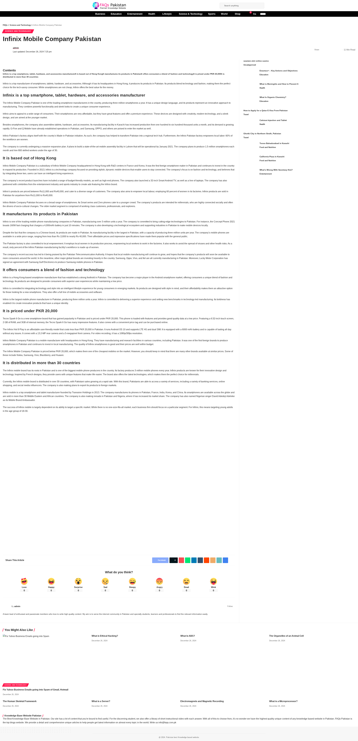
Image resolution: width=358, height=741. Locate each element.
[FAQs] (109, 5)
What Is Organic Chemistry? (273, 97)
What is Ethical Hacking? (105, 636)
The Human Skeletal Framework (19, 701)
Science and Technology (18, 31)
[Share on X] (326, 49)
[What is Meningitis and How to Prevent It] (250, 88)
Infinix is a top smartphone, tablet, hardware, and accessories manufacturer (39, 74)
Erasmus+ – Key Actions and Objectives (279, 71)
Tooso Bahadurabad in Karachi (274, 143)
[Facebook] (212, 5)
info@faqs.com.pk (167, 722)
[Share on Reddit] (206, 560)
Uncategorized (249, 65)
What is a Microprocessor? (283, 701)
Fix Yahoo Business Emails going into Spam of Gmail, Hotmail (35, 689)
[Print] (335, 49)
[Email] (212, 560)
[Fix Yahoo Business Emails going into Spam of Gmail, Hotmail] (46, 660)
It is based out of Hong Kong (89, 74)
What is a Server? (101, 701)
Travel (246, 114)
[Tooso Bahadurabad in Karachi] (250, 147)
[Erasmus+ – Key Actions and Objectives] (250, 74)
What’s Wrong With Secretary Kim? (276, 170)
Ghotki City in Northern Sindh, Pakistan (262, 133)
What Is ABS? (187, 636)
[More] (339, 49)
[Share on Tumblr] (200, 560)
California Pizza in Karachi (272, 156)
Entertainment (266, 174)
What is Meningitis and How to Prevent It (279, 84)
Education (264, 75)
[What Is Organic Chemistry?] (250, 101)
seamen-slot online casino (256, 61)
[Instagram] (215, 5)
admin (16, 48)
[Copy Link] (331, 49)
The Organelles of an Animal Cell (286, 636)
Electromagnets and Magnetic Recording (202, 701)
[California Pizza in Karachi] (250, 160)
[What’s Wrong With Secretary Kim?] (250, 173)
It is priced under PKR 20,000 (207, 74)
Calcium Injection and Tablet (273, 120)
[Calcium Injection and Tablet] (250, 124)
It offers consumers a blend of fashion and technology (167, 74)
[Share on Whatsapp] (187, 560)
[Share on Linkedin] (194, 560)
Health (262, 88)
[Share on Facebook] (322, 49)
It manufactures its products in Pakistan (122, 74)
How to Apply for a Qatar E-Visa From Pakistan (265, 110)
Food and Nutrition (268, 147)
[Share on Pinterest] (181, 560)
